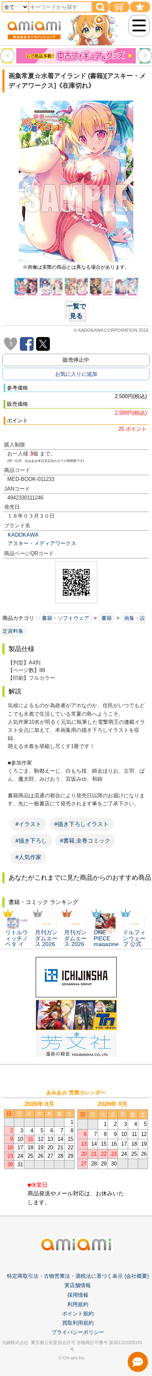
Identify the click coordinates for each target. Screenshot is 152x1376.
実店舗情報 (77, 1285)
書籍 (106, 618)
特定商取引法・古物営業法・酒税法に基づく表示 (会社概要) (78, 1276)
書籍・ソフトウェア (65, 618)
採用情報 (77, 1295)
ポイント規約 (78, 1314)
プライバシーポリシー (77, 1332)
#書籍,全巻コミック (85, 840)
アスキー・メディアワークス (42, 543)
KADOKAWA (23, 535)
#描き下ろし (31, 840)
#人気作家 (28, 857)
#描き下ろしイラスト (81, 824)
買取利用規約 (78, 1323)
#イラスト (28, 824)
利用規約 (77, 1304)
